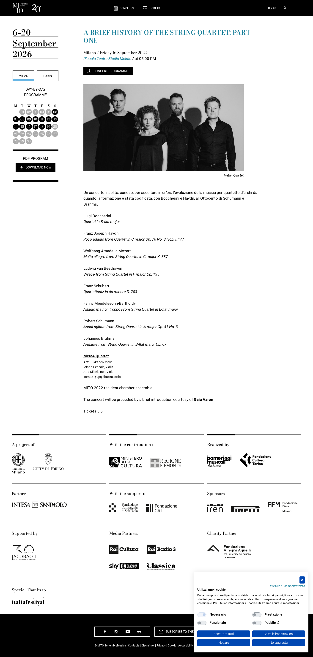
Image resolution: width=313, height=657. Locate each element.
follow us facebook (105, 633)
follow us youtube (127, 633)
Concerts (127, 8)
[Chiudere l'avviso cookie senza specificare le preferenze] (302, 580)
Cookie (172, 645)
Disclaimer (147, 645)
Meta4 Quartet (96, 356)
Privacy (161, 645)
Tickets (154, 8)
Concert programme (111, 71)
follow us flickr (139, 633)
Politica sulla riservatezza (287, 586)
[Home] (61, 8)
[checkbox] (201, 614)
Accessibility (186, 645)
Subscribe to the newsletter (189, 631)
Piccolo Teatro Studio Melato (107, 58)
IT (269, 8)
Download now (38, 167)
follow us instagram (116, 633)
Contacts (133, 645)
